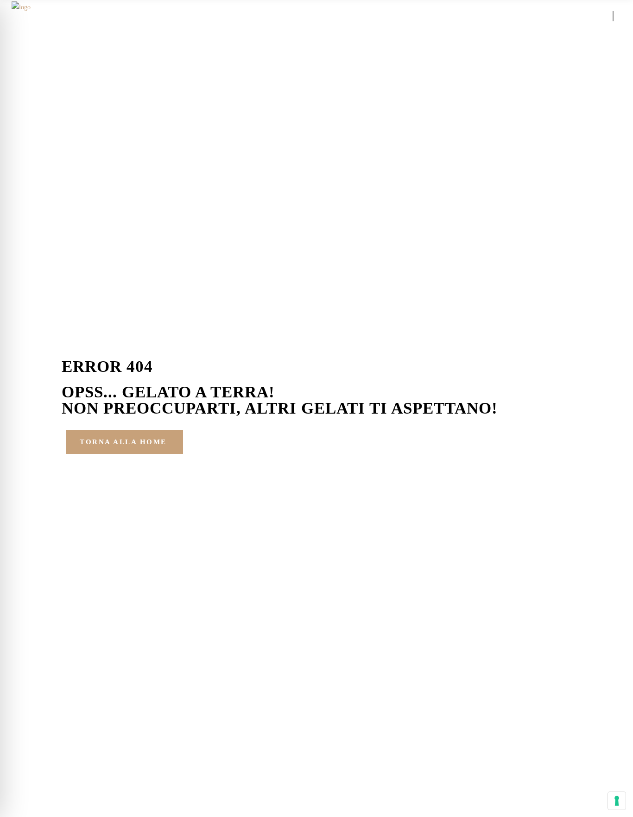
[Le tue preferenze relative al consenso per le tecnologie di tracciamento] (617, 801)
